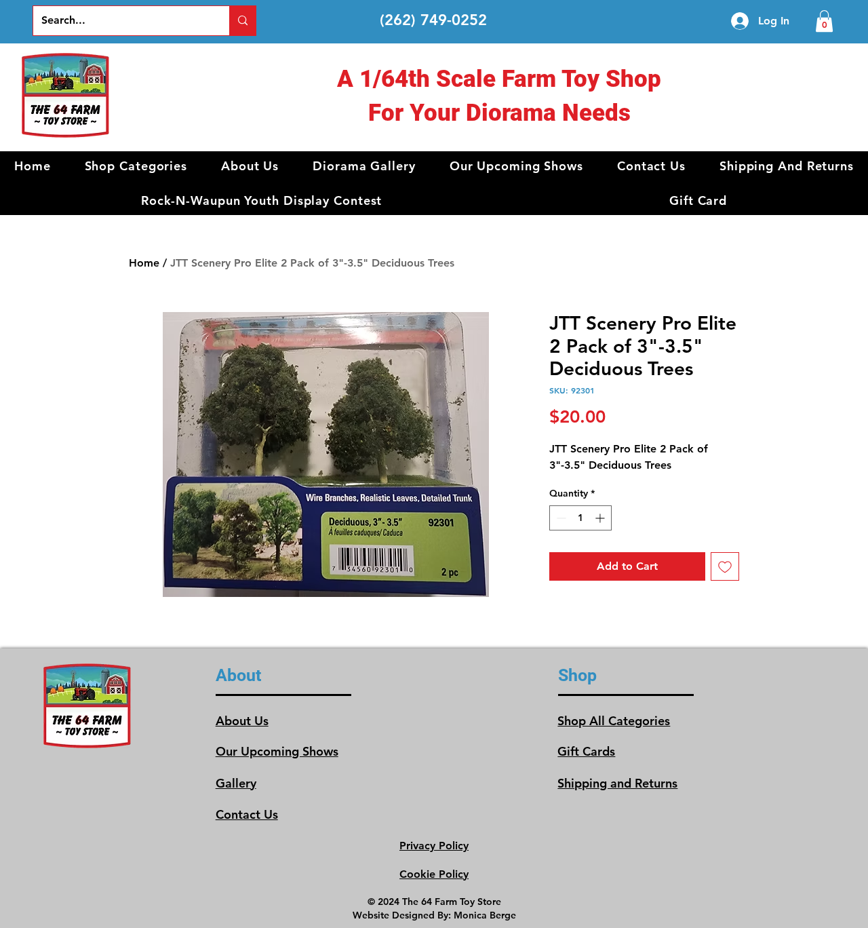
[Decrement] (559, 518)
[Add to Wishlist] (725, 566)
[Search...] (242, 20)
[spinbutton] (580, 518)
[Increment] (601, 518)
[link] (824, 21)
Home (144, 262)
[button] (136, 165)
